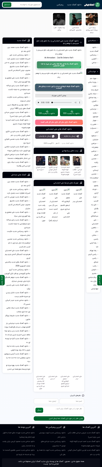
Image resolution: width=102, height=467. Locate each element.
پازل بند (93, 281)
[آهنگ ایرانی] (92, 4)
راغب (94, 266)
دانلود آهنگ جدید (74, 4)
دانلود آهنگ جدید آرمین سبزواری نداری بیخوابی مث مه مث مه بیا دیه (17, 358)
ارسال (39, 410)
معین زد (93, 124)
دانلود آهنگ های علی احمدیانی (59, 129)
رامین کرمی (92, 254)
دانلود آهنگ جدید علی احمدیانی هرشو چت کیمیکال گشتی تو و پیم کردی (17, 254)
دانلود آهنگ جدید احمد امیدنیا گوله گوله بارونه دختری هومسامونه (18, 124)
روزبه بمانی (92, 82)
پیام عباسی (92, 277)
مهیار (94, 120)
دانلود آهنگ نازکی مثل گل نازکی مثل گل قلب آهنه (59, 122)
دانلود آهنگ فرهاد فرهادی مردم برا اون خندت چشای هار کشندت (58, 87)
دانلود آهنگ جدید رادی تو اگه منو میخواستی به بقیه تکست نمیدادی (18, 89)
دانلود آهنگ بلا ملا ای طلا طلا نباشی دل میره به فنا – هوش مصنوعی (59, 65)
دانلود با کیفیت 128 (46, 113)
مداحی (94, 62)
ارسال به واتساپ (45, 136)
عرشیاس (93, 109)
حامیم (94, 273)
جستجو (7, 4)
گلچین (94, 59)
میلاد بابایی (92, 94)
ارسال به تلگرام (69, 136)
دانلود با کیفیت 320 (71, 113)
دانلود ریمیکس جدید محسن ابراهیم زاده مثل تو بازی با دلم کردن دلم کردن (18, 243)
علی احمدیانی (63, 50)
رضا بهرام (93, 250)
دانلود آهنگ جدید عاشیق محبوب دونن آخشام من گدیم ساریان (19, 70)
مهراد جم (93, 78)
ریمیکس (60, 4)
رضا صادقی (92, 97)
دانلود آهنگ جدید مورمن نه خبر (16, 62)
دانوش (93, 269)
